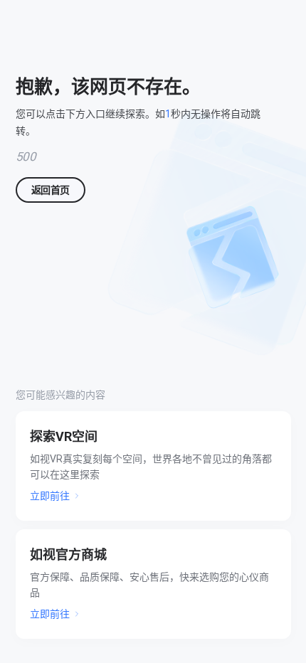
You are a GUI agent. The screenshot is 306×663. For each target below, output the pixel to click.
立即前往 (50, 496)
